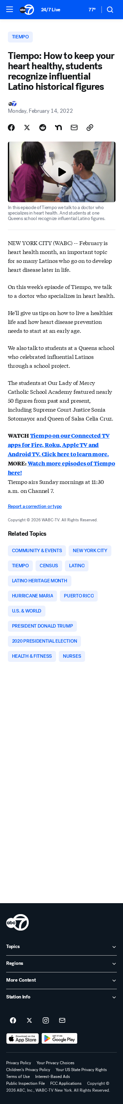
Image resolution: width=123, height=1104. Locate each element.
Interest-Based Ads (52, 1077)
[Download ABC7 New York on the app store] (22, 1038)
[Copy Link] (90, 127)
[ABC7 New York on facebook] (13, 1021)
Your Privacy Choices (55, 1063)
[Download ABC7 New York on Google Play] (60, 1038)
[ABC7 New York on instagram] (46, 1021)
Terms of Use (18, 1077)
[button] (9, 9)
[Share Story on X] (27, 127)
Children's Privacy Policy (28, 1070)
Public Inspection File (25, 1083)
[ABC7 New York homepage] (26, 9)
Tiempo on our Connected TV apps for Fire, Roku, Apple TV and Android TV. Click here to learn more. (59, 445)
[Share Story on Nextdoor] (58, 127)
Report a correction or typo (35, 506)
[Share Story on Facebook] (11, 127)
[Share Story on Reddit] (43, 127)
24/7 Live (50, 10)
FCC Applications (66, 1083)
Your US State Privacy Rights (81, 1070)
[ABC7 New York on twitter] (29, 1021)
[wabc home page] (17, 922)
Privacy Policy (18, 1063)
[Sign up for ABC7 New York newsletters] (62, 1021)
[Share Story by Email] (74, 127)
